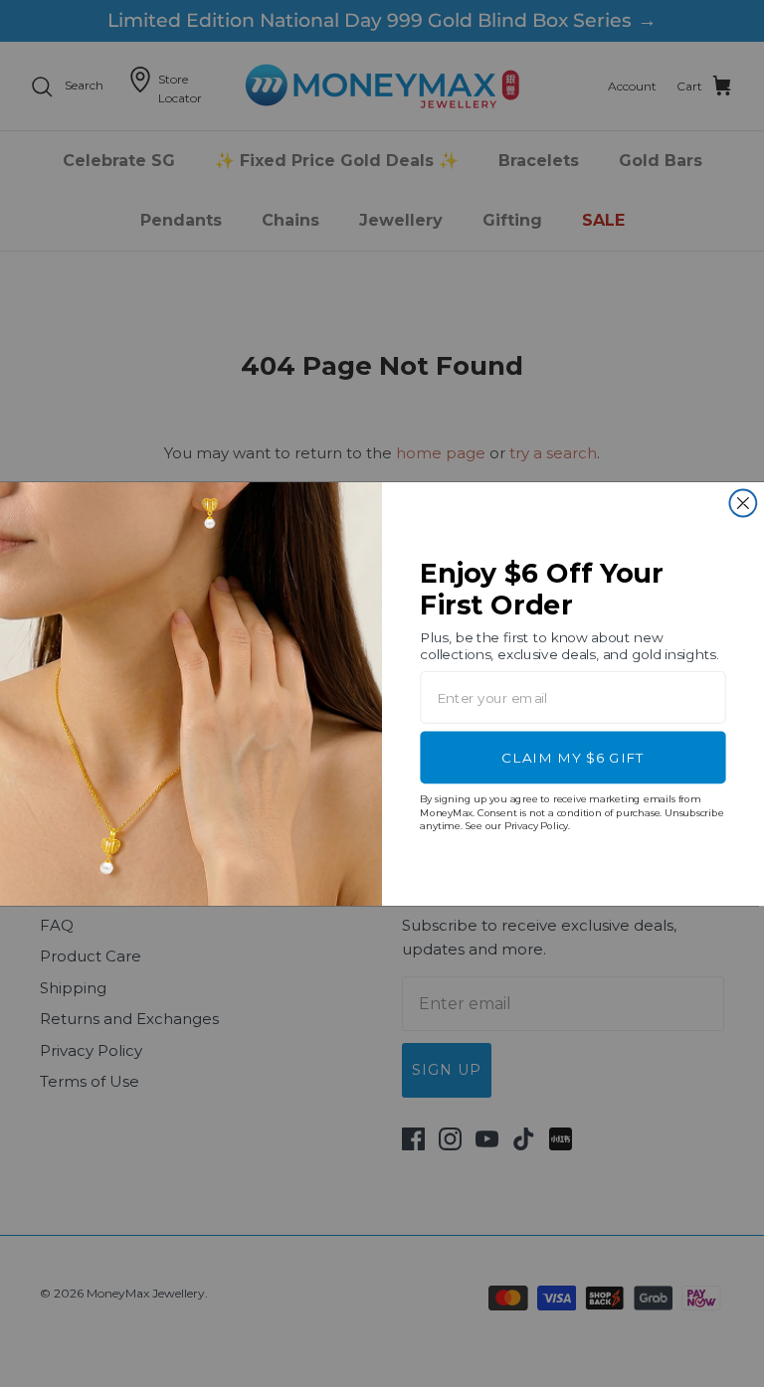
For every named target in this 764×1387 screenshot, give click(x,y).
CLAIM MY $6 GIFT (572, 757)
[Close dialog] (742, 502)
